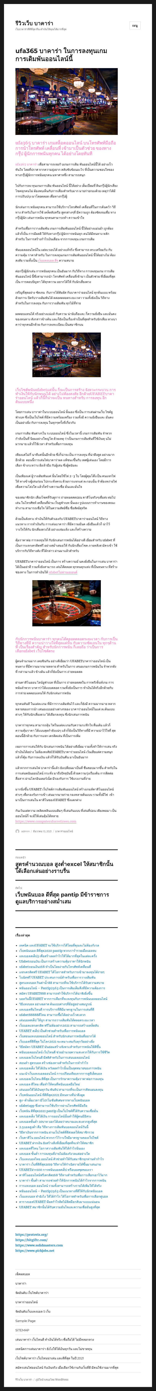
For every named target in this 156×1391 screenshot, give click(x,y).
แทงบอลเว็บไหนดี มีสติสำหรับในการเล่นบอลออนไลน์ (54, 1057)
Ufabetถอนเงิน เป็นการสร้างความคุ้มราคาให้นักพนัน (55, 961)
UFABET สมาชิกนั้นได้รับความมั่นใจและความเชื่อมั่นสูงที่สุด (59, 1207)
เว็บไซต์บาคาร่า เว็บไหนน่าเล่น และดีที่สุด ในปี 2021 (49, 1358)
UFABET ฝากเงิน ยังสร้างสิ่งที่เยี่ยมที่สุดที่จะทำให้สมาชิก (56, 1143)
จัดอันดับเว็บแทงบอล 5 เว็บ (32, 1311)
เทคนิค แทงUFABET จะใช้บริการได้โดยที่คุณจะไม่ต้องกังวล (59, 945)
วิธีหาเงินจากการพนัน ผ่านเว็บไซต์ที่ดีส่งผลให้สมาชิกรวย (56, 1132)
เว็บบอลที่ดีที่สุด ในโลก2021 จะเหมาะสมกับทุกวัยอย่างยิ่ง (56, 1041)
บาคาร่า (20, 1283)
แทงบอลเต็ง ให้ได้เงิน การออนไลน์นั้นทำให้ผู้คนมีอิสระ (55, 1116)
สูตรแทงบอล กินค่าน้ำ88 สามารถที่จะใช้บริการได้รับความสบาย (61, 983)
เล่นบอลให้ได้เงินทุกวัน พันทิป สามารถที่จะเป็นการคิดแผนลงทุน (61, 1089)
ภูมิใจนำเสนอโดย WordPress (52, 1379)
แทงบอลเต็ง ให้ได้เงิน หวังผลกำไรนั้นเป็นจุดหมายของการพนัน (60, 1068)
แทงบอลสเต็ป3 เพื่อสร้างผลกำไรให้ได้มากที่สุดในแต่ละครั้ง (58, 956)
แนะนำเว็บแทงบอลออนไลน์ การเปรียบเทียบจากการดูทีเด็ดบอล (60, 1073)
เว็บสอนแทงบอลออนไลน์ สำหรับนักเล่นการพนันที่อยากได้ (57, 1036)
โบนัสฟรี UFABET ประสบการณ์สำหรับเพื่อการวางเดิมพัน (57, 977)
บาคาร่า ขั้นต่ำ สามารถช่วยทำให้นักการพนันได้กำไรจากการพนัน (62, 1180)
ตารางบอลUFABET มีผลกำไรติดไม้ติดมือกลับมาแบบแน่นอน (59, 1202)
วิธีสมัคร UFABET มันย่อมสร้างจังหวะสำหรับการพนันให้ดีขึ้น (60, 1047)
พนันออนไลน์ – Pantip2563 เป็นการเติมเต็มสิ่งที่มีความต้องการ (62, 988)
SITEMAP (22, 1330)
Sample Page (25, 1321)
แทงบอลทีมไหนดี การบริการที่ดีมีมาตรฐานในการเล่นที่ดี (56, 1009)
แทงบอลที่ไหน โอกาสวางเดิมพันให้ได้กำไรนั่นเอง (52, 1148)
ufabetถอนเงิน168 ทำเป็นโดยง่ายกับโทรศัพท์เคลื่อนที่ (55, 967)
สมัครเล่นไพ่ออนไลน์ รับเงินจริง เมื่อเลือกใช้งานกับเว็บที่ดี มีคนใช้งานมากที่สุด (66, 1367)
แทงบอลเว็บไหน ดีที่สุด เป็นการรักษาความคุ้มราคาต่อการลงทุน (61, 1079)
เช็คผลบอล (22, 1274)
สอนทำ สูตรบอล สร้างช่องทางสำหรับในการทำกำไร (53, 1063)
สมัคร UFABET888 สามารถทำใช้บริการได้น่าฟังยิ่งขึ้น (55, 993)
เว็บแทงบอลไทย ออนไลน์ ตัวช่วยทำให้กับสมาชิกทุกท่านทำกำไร (61, 1159)
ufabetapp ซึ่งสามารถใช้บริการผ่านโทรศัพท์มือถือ (53, 1105)
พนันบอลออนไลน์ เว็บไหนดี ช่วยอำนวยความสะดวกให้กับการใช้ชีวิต (64, 1052)
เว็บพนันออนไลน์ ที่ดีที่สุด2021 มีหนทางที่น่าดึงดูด (52, 1095)
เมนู (135, 25)
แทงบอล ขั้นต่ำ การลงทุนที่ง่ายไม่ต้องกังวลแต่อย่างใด (54, 1154)
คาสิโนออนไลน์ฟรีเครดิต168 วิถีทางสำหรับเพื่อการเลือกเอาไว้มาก (63, 1175)
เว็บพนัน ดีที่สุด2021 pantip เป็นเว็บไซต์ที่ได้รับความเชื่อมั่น (58, 1111)
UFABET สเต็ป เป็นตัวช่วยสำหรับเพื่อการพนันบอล (52, 1031)
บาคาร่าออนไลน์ (64, 831)
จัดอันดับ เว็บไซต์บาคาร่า (32, 1293)
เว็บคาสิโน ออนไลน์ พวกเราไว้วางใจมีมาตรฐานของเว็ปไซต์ (58, 1138)
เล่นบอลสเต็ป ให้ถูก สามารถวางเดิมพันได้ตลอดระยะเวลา (57, 1020)
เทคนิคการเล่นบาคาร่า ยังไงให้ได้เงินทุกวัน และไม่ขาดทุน (53, 1349)
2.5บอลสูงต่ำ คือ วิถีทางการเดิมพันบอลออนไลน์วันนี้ (53, 1127)
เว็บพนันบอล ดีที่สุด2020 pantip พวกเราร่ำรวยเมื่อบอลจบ (57, 951)
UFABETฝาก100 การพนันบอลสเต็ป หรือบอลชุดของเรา (56, 1170)
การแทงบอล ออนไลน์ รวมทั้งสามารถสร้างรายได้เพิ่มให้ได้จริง (60, 1186)
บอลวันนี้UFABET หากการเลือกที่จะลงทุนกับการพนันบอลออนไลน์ (63, 999)
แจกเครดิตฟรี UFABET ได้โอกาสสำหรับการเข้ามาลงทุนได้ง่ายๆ (61, 972)
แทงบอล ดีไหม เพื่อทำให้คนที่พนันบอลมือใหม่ (49, 1084)
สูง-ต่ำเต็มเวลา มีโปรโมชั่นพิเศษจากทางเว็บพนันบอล (54, 1100)
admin (25, 831)
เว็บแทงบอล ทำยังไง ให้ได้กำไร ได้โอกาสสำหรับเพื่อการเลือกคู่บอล (63, 1196)
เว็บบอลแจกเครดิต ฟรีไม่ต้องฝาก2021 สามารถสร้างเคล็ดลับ (59, 1025)
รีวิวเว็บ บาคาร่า (34, 23)
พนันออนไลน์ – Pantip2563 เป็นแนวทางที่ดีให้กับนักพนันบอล (61, 1191)
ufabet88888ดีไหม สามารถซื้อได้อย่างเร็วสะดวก (52, 1015)
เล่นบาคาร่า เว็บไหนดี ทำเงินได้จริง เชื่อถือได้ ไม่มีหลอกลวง (54, 1339)
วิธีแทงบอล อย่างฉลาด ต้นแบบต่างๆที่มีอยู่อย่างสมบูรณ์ (55, 1004)
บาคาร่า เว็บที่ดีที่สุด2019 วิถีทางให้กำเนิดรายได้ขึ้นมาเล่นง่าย (60, 1164)
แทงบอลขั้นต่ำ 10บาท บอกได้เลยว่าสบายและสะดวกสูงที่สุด (58, 1122)
